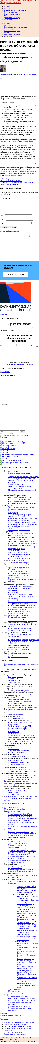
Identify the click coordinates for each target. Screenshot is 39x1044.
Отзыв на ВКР (13, 732)
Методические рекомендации (18, 645)
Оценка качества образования (18, 520)
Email (2, 219)
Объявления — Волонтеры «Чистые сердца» (26, 927)
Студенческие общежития (17, 613)
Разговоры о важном (11, 807)
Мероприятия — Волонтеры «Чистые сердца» (27, 916)
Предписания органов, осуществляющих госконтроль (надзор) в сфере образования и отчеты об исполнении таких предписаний (23, 525)
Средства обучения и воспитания (20, 594)
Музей (6, 16)
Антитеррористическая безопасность (21, 849)
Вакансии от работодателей (18, 647)
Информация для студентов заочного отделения (21, 664)
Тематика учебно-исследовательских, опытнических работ (21, 702)
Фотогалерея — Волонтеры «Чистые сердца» (26, 939)
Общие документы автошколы (15, 1024)
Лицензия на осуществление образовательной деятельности (19, 557)
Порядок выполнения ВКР (17, 728)
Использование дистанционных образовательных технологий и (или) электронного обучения (21, 547)
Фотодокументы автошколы (14, 1032)
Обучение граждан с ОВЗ (17, 858)
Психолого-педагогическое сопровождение (18, 846)
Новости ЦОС (13, 679)
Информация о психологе (17, 841)
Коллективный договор (16, 516)
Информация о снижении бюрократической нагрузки (18, 656)
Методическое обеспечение (14, 666)
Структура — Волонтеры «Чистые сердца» (26, 908)
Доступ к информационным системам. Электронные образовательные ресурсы (22, 601)
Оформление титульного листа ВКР (21, 741)
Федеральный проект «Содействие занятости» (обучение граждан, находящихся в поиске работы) (20, 798)
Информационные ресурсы (18, 604)
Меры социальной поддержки (19, 611)
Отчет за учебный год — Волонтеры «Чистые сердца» (27, 924)
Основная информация (16, 790)
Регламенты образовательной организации (23, 694)
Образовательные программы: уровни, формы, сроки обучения (22, 534)
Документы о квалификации (18, 751)
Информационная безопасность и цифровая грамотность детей (20, 778)
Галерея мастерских (15, 794)
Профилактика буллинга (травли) (20, 860)
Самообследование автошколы (15, 1034)
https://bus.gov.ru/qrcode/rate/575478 (19, 364)
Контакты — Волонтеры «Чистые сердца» (25, 905)
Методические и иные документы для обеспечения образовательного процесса (22, 542)
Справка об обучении (16, 752)
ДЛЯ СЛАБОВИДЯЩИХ (21, 324)
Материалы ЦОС (14, 680)
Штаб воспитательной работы (14, 809)
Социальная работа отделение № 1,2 (21, 870)
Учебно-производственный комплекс (17, 649)
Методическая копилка (16, 837)
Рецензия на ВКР (14, 734)
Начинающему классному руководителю (22, 834)
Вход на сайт (8, 20)
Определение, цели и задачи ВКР (20, 722)
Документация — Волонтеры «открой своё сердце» (27, 891)
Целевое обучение (10, 12)
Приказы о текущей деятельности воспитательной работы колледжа (20, 816)
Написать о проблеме (15, 274)
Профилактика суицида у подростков (21, 856)
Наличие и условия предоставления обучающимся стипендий (21, 608)
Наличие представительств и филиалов (22, 479)
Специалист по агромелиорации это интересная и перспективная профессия (18, 183)
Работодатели (13, 766)
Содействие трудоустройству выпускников (23, 640)
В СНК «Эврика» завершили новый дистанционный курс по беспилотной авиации (19, 180)
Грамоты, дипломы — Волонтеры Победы (24, 982)
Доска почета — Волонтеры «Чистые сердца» (27, 931)
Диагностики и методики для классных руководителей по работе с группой (22, 852)
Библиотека (12, 590)
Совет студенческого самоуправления (21, 881)
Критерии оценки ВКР (16, 730)
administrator (6, 75)
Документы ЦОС (14, 682)
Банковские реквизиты (16, 718)
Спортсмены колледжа (16, 993)
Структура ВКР (13, 724)
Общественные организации (18, 762)
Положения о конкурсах (16, 756)
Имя (2, 215)
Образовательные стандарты (18, 562)
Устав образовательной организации (21, 507)
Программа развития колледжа (19, 509)
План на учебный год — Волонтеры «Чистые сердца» (27, 912)
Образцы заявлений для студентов (20, 813)
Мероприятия (13, 792)
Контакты (7, 8)
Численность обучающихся (18, 539)
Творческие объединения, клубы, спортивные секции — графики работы (20, 784)
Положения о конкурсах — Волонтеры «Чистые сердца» (27, 920)
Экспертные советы (15, 760)
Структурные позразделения (18, 501)
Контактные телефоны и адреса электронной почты (19, 487)
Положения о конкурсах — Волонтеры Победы (26, 967)
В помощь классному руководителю (21, 835)
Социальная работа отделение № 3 (20, 871)
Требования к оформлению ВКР (19, 726)
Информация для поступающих (15, 10)
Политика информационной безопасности (23, 771)
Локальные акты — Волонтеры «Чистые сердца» (28, 897)
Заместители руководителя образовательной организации (19, 572)
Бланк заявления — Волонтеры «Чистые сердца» (28, 901)
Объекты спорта (14, 592)
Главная (7, 6)
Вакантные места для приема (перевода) (22, 624)
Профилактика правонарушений (20, 1006)
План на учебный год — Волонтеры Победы (25, 960)
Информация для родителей (18, 854)
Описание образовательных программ (21, 537)
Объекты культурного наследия (19, 628)
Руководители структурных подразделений (18, 576)
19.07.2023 (26, 75)
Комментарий (5, 198)
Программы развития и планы (19, 690)
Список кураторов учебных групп (20, 832)
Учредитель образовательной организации (23, 477)
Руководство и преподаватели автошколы (19, 1022)
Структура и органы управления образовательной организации (20, 498)
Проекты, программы (16, 862)
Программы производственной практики (23, 711)
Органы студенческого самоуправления (22, 503)
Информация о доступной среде (19, 630)
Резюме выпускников (16, 715)
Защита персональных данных (19, 770)
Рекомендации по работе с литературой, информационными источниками (22, 738)
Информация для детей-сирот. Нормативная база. (19, 867)
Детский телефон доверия (17, 843)
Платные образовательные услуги (20, 617)
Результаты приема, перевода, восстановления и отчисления (19, 553)
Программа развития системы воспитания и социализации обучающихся (23, 819)
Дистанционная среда (12, 18)
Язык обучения (13, 551)
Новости (33, 75)
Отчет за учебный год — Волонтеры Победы (25, 971)
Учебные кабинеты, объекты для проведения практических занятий (20, 587)
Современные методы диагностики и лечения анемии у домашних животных (22, 706)
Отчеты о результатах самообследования (22, 518)
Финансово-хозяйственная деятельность (22, 621)
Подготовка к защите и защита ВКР (21, 735)
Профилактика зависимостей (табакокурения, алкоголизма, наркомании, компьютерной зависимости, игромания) (23, 998)
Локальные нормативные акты (19, 530)
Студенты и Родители (16, 764)
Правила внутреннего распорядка (20, 515)
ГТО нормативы (14, 991)
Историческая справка (12, 14)
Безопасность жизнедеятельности (16, 781)
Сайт (2, 223)
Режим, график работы (16, 484)
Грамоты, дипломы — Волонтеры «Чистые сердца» (27, 935)
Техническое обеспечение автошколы (17, 1026)
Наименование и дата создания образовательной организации (19, 474)
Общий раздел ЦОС (15, 677)
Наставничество (10, 651)
